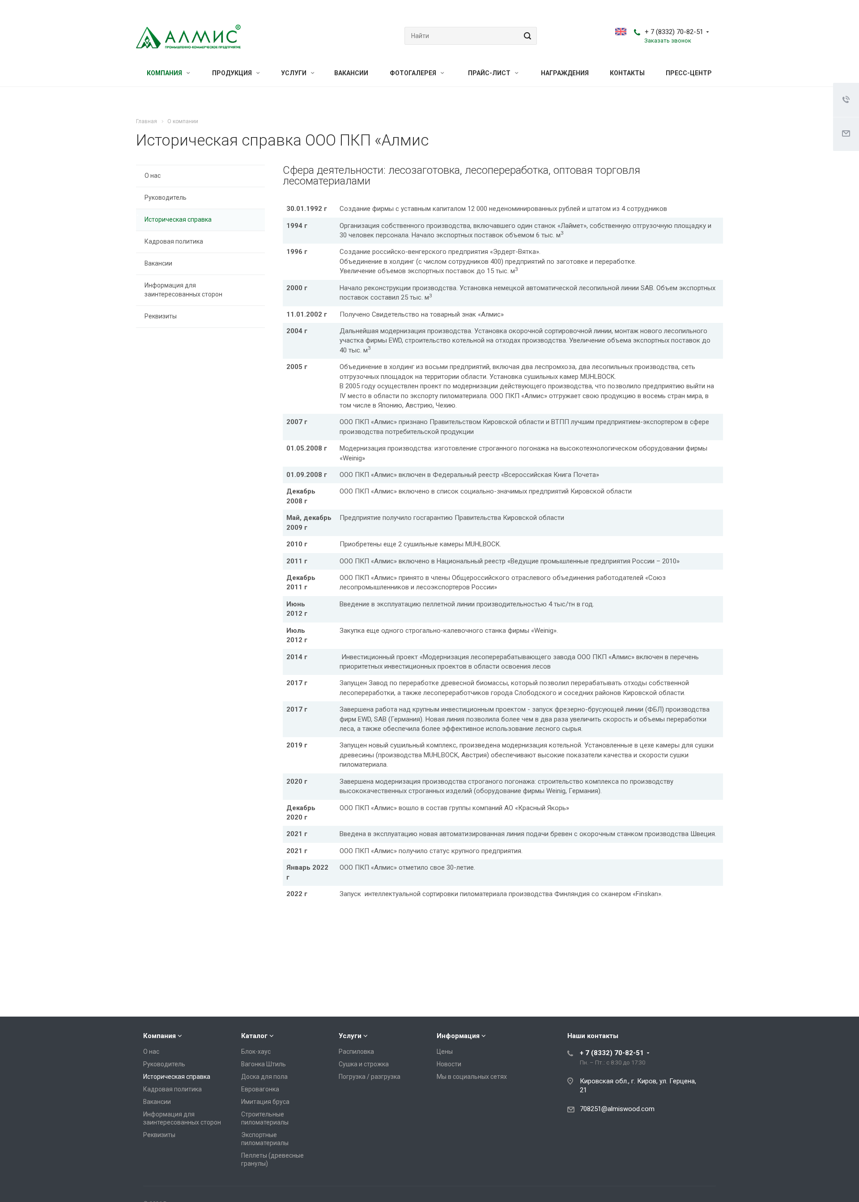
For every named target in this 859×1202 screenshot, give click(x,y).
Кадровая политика (174, 241)
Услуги (294, 73)
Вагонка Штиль (263, 1064)
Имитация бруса (265, 1101)
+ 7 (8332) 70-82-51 (674, 32)
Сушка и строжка (364, 1064)
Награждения (565, 73)
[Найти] (526, 36)
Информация (458, 1036)
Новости (449, 1064)
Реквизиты (161, 316)
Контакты (627, 73)
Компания (165, 73)
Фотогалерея (414, 73)
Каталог (254, 1036)
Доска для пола (264, 1076)
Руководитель (166, 197)
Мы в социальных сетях (472, 1076)
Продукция (232, 73)
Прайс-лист (490, 73)
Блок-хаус (256, 1051)
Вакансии (351, 73)
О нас (153, 175)
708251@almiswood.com (617, 1109)
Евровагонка (260, 1089)
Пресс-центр (689, 73)
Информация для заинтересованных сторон (183, 290)
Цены (445, 1051)
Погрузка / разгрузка (369, 1076)
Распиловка (356, 1051)
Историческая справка (178, 219)
